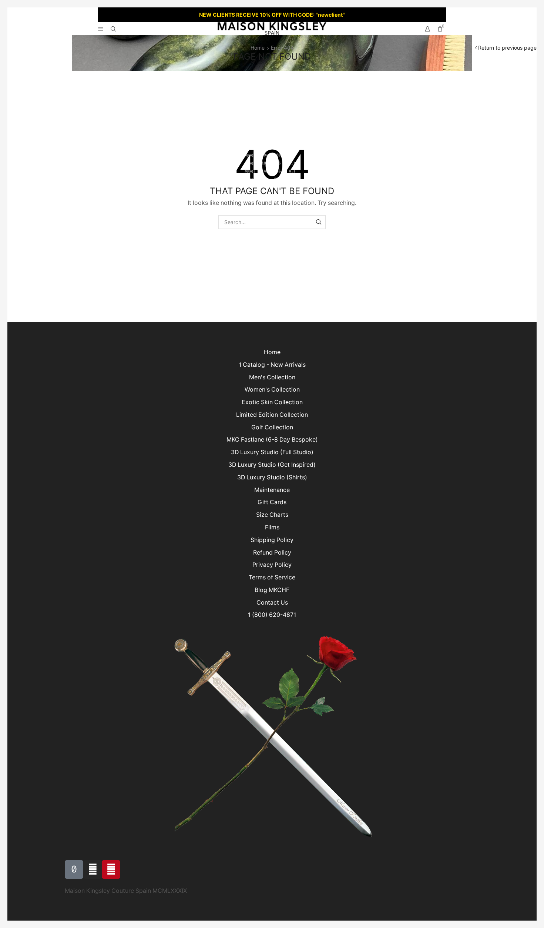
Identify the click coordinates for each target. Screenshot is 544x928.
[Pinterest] (111, 869)
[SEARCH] (319, 222)
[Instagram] (92, 869)
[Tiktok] (74, 869)
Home (258, 47)
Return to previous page (507, 47)
